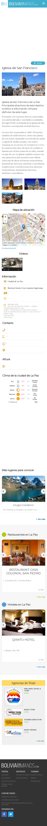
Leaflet (4, 243)
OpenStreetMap (21, 243)
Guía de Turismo (36, 775)
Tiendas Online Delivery (7, 785)
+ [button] (5, 216)
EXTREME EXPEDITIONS (33, 720)
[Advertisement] (23, 32)
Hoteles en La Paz (19, 604)
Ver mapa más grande (9, 248)
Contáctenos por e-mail (10, 800)
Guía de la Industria (9, 781)
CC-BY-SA (37, 243)
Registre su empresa (9, 797)
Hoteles (33, 778)
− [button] (5, 220)
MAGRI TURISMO (30, 730)
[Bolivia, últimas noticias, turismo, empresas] (20, 767)
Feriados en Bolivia (23, 775)
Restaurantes (36, 781)
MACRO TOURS (29, 710)
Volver (39, 63)
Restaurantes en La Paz (23, 534)
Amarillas (5, 775)
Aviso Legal (5, 804)
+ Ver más (40, 519)
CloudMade (13, 245)
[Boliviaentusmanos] (4, 3)
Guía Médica (6, 778)
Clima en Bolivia (22, 778)
